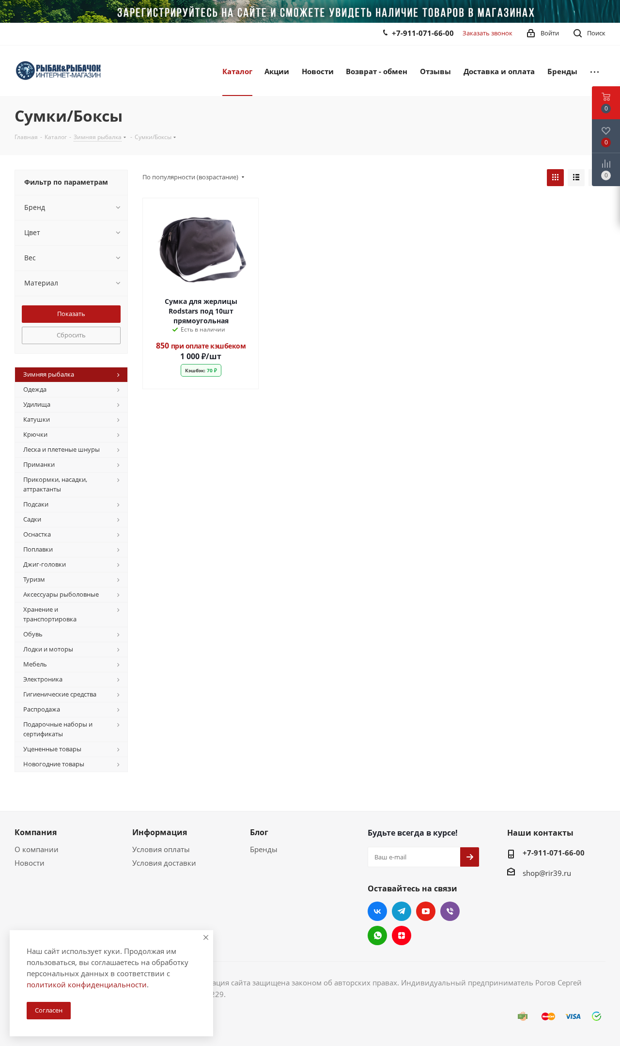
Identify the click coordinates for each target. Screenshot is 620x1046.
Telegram (401, 911)
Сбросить (71, 335)
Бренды (264, 849)
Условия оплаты (161, 849)
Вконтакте (377, 911)
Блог (259, 832)
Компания (36, 832)
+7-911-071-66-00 (423, 33)
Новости (30, 863)
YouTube (425, 911)
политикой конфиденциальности (87, 984)
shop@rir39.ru (547, 873)
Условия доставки (164, 863)
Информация (159, 832)
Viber (450, 911)
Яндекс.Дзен (401, 935)
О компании (37, 849)
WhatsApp (377, 935)
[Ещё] (594, 71)
